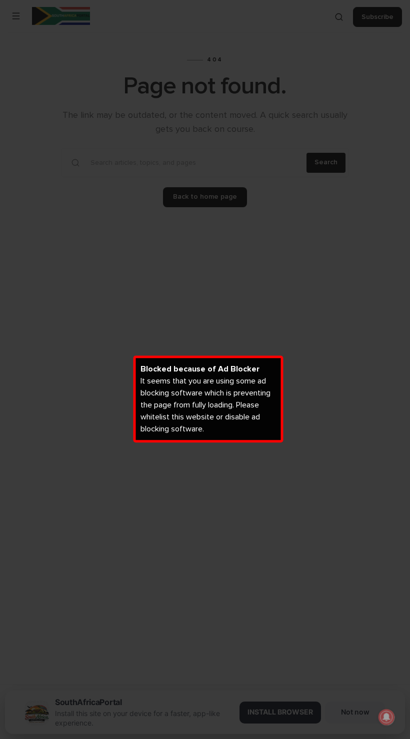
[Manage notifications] (386, 717)
